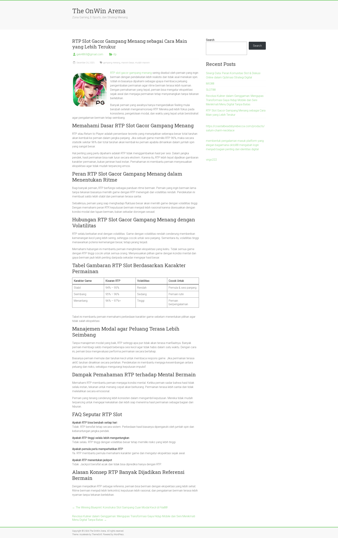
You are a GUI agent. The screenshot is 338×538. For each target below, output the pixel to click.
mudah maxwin (142, 62)
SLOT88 (211, 89)
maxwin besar (127, 62)
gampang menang (111, 62)
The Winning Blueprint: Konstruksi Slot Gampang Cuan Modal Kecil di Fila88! (120, 507)
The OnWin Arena (99, 11)
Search (210, 40)
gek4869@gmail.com (89, 54)
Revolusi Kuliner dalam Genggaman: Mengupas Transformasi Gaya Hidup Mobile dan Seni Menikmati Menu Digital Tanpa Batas (133, 518)
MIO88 (210, 83)
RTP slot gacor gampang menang (131, 72)
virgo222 (211, 159)
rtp (115, 54)
